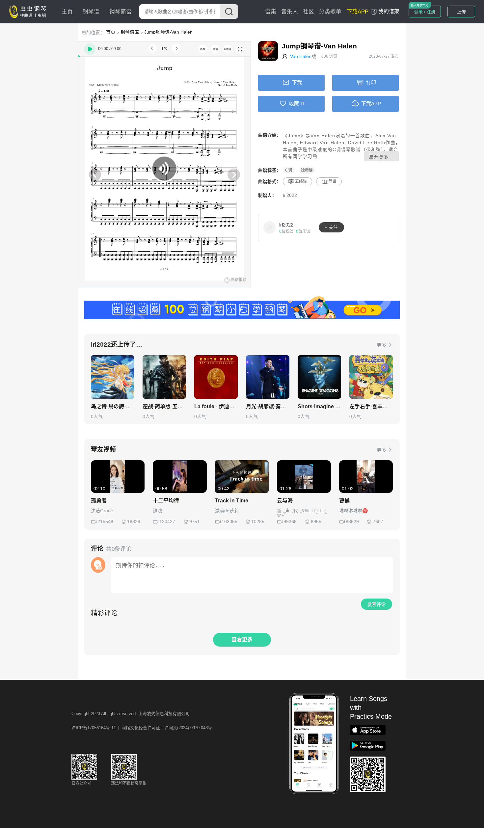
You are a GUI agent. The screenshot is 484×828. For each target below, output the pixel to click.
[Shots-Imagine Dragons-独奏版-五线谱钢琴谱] (319, 377)
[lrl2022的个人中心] (269, 227)
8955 (316, 521)
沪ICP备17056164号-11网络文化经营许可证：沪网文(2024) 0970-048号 (141, 727)
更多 (382, 345)
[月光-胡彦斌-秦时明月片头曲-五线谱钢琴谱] (267, 377)
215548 (105, 521)
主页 (67, 11)
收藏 (294, 103)
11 (302, 103)
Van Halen (300, 56)
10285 (257, 521)
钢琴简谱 (120, 11)
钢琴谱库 (130, 32)
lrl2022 (290, 195)
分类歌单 (330, 11)
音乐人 (289, 11)
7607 (378, 521)
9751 (194, 521)
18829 (133, 521)
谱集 (270, 11)
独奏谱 (307, 170)
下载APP (357, 11)
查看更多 (242, 639)
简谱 (332, 181)
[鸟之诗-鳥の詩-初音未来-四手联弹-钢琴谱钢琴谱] (112, 377)
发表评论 (376, 604)
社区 (308, 11)
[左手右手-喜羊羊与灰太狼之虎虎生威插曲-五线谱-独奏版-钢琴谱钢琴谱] (371, 377)
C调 (288, 170)
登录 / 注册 (424, 11)
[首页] (29, 11)
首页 (110, 32)
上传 (461, 11)
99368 (290, 521)
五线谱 (301, 181)
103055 (229, 521)
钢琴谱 (91, 11)
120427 (167, 521)
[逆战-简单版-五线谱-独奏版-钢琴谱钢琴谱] (164, 377)
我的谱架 (388, 11)
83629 (352, 521)
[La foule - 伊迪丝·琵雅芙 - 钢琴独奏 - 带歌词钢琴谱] (216, 377)
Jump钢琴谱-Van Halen (168, 32)
